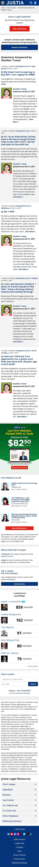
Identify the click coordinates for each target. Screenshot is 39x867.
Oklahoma (5, 208)
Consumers (5, 554)
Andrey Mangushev (11, 614)
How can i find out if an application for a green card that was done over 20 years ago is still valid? (19, 360)
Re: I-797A (9, 211)
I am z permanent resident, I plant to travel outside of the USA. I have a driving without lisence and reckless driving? (18, 287)
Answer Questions (19, 47)
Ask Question (19, 584)
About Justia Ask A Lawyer (13, 550)
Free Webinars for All (11, 478)
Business (7, 794)
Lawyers (4, 560)
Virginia (35, 278)
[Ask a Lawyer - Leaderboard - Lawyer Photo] (4, 607)
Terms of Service (19, 855)
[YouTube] (11, 834)
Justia (3, 8)
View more (33, 666)
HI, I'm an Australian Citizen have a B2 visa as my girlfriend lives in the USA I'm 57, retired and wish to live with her (18, 140)
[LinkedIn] (8, 834)
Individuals (8, 789)
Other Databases (10, 816)
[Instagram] (18, 834)
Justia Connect (19, 839)
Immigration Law (22, 66)
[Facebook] (15, 834)
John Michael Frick (10, 640)
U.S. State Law (9, 810)
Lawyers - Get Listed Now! (20, 690)
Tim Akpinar (7, 627)
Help (19, 851)
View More (18, 197)
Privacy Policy (19, 859)
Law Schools (8, 800)
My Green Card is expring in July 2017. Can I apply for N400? (18, 73)
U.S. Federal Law (10, 805)
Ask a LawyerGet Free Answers (9, 572)
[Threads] (21, 834)
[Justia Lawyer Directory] (30, 834)
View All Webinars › (19, 528)
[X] (27, 834)
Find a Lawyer (7, 674)
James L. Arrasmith (11, 601)
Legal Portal (19, 843)
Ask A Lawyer (11, 8)
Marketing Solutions (12, 821)
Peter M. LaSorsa (9, 653)
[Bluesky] (24, 834)
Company (19, 847)
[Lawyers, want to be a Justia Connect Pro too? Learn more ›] (23, 601)
